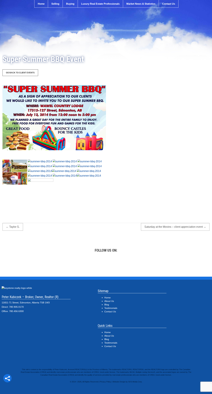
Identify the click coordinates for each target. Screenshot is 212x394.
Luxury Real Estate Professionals (100, 3)
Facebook (76, 263)
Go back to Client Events (20, 73)
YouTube (136, 263)
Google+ (61, 263)
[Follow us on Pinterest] (121, 263)
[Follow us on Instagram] (106, 263)
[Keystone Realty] (106, 27)
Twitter (91, 263)
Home (41, 3)
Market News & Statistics (140, 3)
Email (151, 263)
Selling (55, 3)
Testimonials (110, 308)
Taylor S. (13, 226)
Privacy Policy (105, 382)
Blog (106, 304)
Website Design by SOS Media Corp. (127, 382)
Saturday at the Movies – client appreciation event (175, 226)
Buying (70, 3)
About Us (109, 301)
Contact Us (168, 3)
